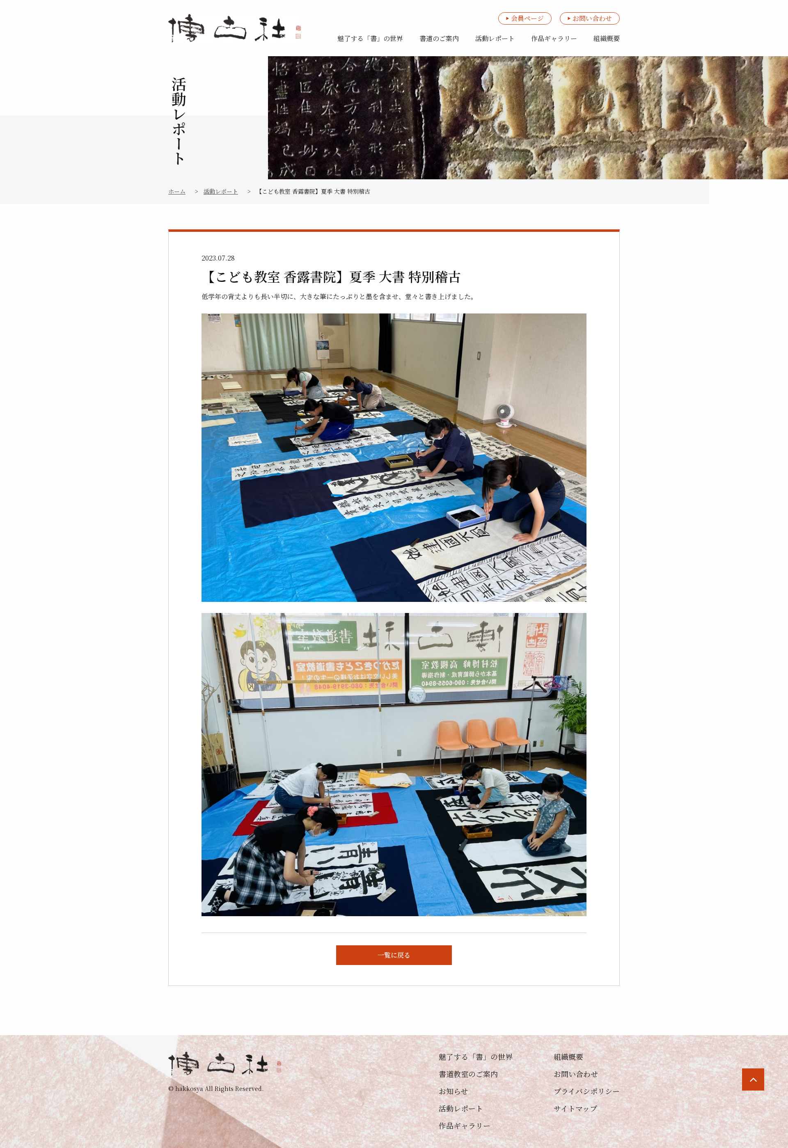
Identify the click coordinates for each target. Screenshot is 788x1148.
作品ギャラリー (554, 38)
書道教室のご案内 (468, 1073)
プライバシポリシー (587, 1091)
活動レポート (495, 38)
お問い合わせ (592, 18)
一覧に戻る (394, 955)
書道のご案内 (439, 38)
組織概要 (606, 38)
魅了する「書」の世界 (370, 38)
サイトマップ (575, 1108)
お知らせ (453, 1091)
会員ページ (527, 18)
